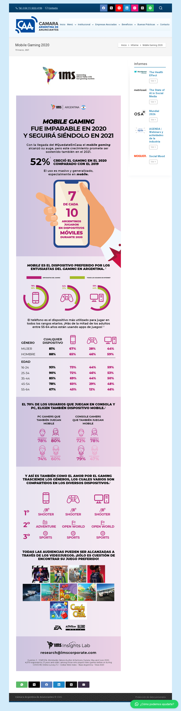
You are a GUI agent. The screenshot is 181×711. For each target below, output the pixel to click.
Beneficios (127, 24)
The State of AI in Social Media (157, 93)
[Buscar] (160, 8)
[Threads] (142, 7)
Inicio (62, 24)
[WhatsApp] (22, 685)
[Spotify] (150, 7)
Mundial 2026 (154, 112)
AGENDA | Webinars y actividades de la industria (156, 135)
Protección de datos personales (150, 697)
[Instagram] (134, 7)
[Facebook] (103, 7)
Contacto (53, 8)
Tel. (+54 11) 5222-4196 (30, 8)
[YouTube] (119, 7)
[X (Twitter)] (111, 7)
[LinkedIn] (126, 7)
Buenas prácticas (146, 24)
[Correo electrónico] (83, 685)
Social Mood (157, 156)
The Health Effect (156, 74)
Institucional (84, 24)
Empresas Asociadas (106, 24)
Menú (70, 24)
